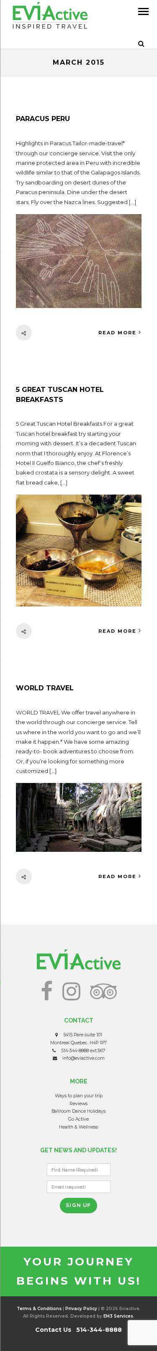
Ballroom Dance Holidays (78, 1111)
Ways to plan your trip (79, 1095)
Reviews (78, 1103)
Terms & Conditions (39, 1308)
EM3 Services (118, 1316)
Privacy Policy (81, 1308)
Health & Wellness (78, 1127)
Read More (117, 333)
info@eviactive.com (83, 1058)
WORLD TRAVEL (45, 688)
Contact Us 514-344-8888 (78, 1329)
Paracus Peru (43, 119)
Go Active (78, 1119)
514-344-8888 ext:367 (83, 1050)
